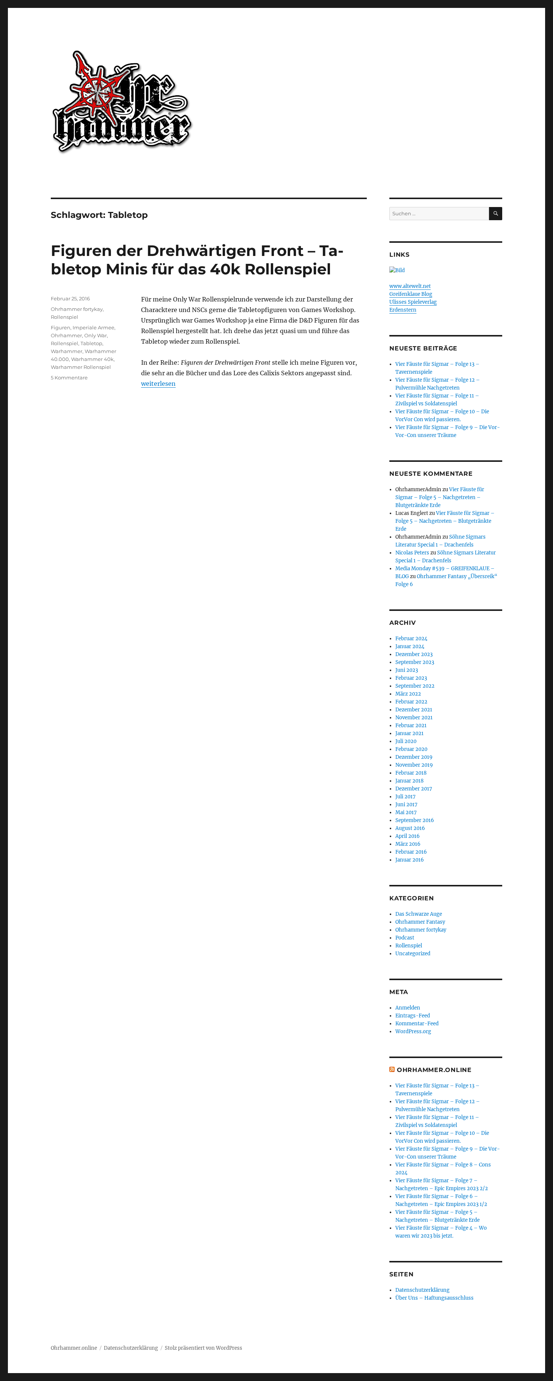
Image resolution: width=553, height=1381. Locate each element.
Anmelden (407, 1008)
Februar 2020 (411, 749)
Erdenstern (402, 310)
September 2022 (414, 686)
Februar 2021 (411, 725)
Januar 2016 (409, 860)
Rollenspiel (64, 317)
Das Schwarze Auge (418, 914)
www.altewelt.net (410, 286)
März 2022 (408, 694)
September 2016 (414, 820)
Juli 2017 (405, 796)
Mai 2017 (406, 812)
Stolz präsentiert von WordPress (203, 1348)
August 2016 (410, 828)
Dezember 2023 (414, 654)
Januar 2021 (409, 733)
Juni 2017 (406, 804)
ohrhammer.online (434, 1069)
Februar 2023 (411, 678)
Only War (95, 335)
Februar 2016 (411, 852)
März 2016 (408, 844)
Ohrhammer (66, 335)
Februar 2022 (411, 702)
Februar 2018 (411, 773)
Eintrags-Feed (412, 1016)
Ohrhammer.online (74, 1348)
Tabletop (91, 343)
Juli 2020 (405, 741)
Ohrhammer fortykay (77, 309)
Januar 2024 (409, 646)
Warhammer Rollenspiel (81, 367)
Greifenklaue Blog (410, 294)
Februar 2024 (411, 638)
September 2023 (414, 662)
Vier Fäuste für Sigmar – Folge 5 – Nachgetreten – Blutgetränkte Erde (439, 497)
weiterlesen (158, 383)
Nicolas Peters (412, 553)
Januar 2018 (409, 781)
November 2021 (414, 717)
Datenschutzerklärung (422, 1290)
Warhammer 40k (92, 359)
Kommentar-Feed (417, 1023)
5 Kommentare (69, 378)
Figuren (60, 327)
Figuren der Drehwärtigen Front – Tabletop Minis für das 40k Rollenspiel (197, 259)
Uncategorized (412, 953)
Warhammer (66, 351)
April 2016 (407, 836)
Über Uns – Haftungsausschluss (434, 1298)
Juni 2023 (406, 670)
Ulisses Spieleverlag (413, 302)
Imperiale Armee (93, 327)
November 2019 (414, 765)
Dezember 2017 (413, 789)
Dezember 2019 (414, 757)
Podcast (404, 938)
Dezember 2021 (413, 709)
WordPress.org (413, 1031)
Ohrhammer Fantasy (420, 922)
